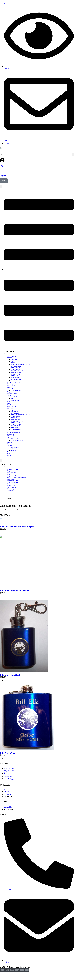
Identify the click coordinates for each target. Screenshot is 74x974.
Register (3, 176)
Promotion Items (12, 393)
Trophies (9, 395)
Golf (12, 398)
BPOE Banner (15, 363)
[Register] (2, 170)
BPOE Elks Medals (16, 367)
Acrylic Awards (11, 356)
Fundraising (14, 361)
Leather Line (11, 474)
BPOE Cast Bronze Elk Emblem (20, 364)
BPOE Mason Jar (16, 372)
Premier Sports (11, 472)
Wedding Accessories (17, 390)
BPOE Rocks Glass (16, 376)
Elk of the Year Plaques (13, 382)
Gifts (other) (14, 388)
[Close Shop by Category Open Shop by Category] (4, 353)
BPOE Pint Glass (16, 374)
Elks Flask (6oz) (7, 753)
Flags (8, 403)
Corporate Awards (12, 471)
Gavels (9, 405)
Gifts (8, 387)
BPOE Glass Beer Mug (17, 371)
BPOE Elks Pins (15, 369)
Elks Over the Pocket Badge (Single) (17, 526)
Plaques (9, 392)
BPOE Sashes (15, 377)
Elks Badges (10, 384)
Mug (12, 380)
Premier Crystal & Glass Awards (16, 477)
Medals (9, 401)
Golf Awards (11, 479)
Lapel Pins (14, 359)
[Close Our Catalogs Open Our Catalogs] (4, 466)
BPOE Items (10, 358)
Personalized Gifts (12, 469)
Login (2, 166)
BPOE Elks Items (16, 366)
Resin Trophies (15, 400)
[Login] (2, 160)
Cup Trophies (15, 397)
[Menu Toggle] (1, 186)
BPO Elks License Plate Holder (14, 590)
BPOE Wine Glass (16, 379)
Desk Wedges (11, 385)
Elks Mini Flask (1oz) (10, 675)
